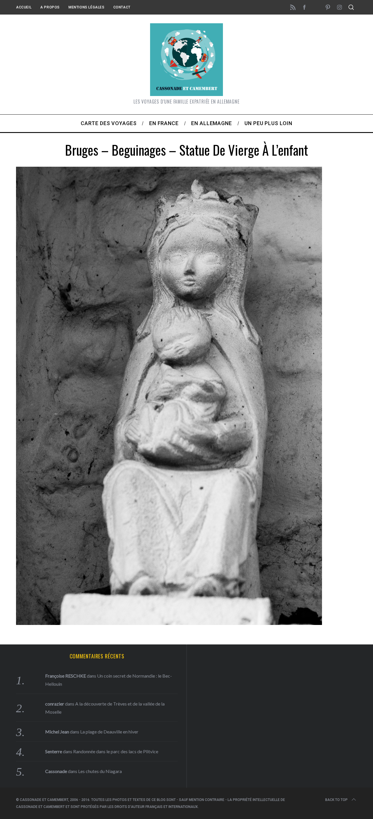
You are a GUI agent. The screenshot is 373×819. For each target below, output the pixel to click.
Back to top (336, 800)
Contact (122, 7)
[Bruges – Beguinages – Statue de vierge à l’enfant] (169, 623)
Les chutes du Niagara (100, 771)
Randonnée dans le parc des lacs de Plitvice (115, 751)
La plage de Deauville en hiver (109, 731)
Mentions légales (86, 7)
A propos (50, 7)
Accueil (23, 7)
